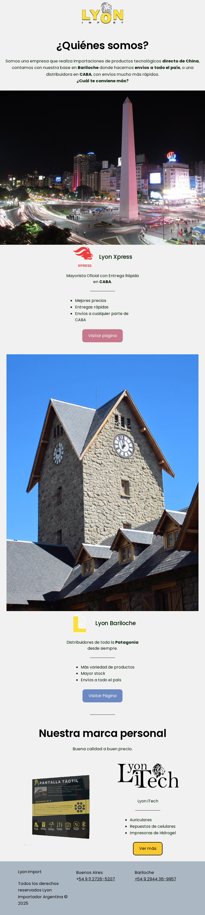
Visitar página (102, 336)
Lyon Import (29, 872)
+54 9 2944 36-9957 (155, 879)
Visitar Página (102, 696)
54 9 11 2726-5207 (97, 879)
